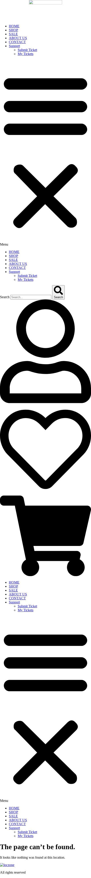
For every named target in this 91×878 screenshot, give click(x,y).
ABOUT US (18, 38)
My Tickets (25, 54)
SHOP (13, 30)
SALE (13, 34)
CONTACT (17, 42)
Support (14, 46)
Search (4, 297)
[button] (45, 152)
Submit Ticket (27, 50)
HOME (14, 26)
